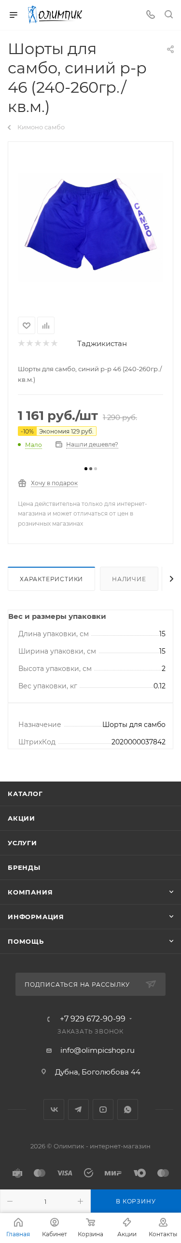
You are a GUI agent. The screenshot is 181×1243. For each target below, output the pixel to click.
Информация (36, 917)
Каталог (25, 793)
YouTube (103, 1109)
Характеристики (51, 579)
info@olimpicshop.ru (97, 1050)
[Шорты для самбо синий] (90, 227)
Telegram (78, 1109)
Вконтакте (53, 1109)
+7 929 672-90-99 (92, 1019)
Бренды (24, 867)
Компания (30, 892)
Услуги (22, 843)
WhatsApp (127, 1109)
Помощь (26, 941)
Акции (21, 818)
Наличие (129, 579)
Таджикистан (102, 343)
